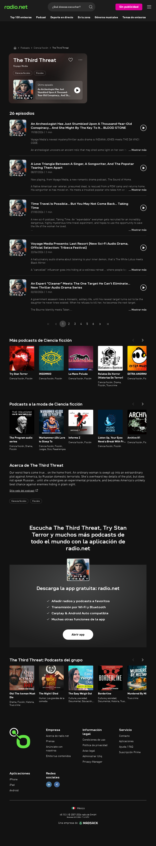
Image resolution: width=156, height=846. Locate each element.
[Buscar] (90, 7)
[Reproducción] (77, 90)
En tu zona (84, 17)
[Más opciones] (80, 60)
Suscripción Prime (130, 752)
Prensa (50, 741)
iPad (12, 785)
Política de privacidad (95, 745)
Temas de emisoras (134, 17)
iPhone (14, 779)
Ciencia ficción (22, 73)
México (80, 808)
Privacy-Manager (92, 762)
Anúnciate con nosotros (54, 749)
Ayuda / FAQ (126, 747)
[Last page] (108, 324)
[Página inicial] (15, 47)
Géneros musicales (106, 17)
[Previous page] (56, 324)
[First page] (48, 324)
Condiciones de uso (94, 739)
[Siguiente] (142, 339)
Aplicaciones (126, 741)
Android (14, 790)
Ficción (40, 73)
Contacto (124, 736)
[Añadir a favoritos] (71, 60)
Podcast (41, 17)
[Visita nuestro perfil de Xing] (56, 785)
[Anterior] (133, 339)
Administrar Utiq (92, 756)
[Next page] (100, 324)
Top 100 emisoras (21, 17)
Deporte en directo (61, 17)
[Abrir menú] (149, 7)
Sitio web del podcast (22, 490)
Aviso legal (89, 751)
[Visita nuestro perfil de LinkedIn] (48, 785)
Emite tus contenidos (58, 756)
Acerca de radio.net (57, 736)
